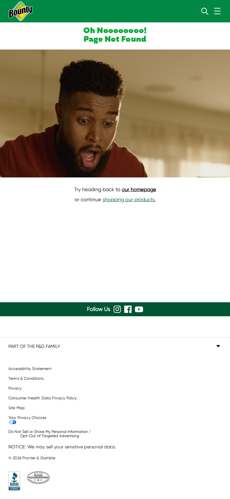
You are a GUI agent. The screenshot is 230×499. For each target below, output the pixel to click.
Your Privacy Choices (27, 417)
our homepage (139, 189)
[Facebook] (128, 309)
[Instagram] (117, 309)
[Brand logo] (20, 11)
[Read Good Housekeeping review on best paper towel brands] (36, 481)
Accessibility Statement (30, 368)
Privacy (15, 388)
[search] (205, 11)
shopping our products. (129, 199)
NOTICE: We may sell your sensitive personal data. (62, 446)
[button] (115, 346)
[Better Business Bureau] (14, 481)
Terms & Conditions (25, 378)
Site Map (16, 408)
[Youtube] (139, 309)
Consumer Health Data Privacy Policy (42, 398)
